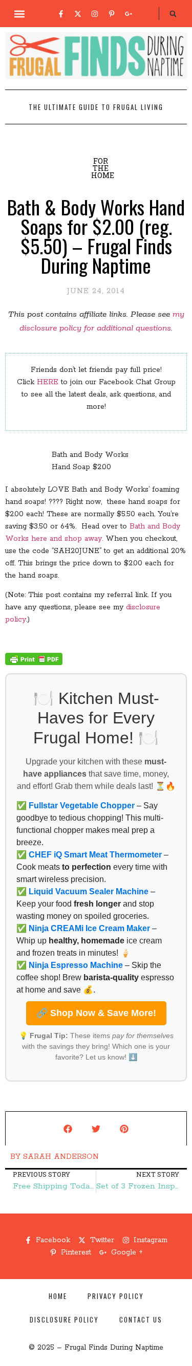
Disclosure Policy (64, 1319)
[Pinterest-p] (111, 14)
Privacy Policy (116, 1296)
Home (58, 1296)
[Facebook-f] (61, 14)
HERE (47, 382)
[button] (19, 13)
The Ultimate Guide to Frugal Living (96, 107)
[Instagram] (95, 14)
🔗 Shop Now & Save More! (96, 1013)
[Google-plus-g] (128, 14)
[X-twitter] (78, 14)
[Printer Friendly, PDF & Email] (33, 663)
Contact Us (140, 1319)
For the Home (102, 168)
